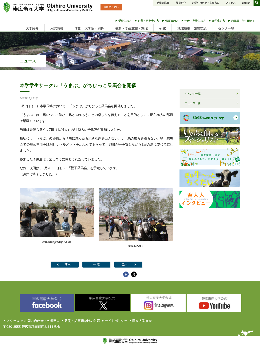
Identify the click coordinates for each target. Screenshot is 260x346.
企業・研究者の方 (148, 20)
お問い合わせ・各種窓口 (205, 2)
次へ (125, 264)
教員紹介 (181, 2)
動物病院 (162, 2)
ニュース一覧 (193, 103)
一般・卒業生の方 (195, 20)
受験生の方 (125, 20)
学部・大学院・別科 (89, 28)
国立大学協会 (142, 320)
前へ (68, 264)
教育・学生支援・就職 (131, 28)
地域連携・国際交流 (192, 28)
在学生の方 (218, 20)
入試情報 (56, 28)
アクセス (231, 2)
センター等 (226, 28)
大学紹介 (32, 28)
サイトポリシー (116, 320)
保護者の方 (172, 20)
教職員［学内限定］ (243, 20)
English (246, 2)
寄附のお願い (111, 7)
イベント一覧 (193, 93)
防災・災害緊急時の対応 (82, 320)
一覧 (96, 264)
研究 (162, 28)
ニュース (28, 60)
